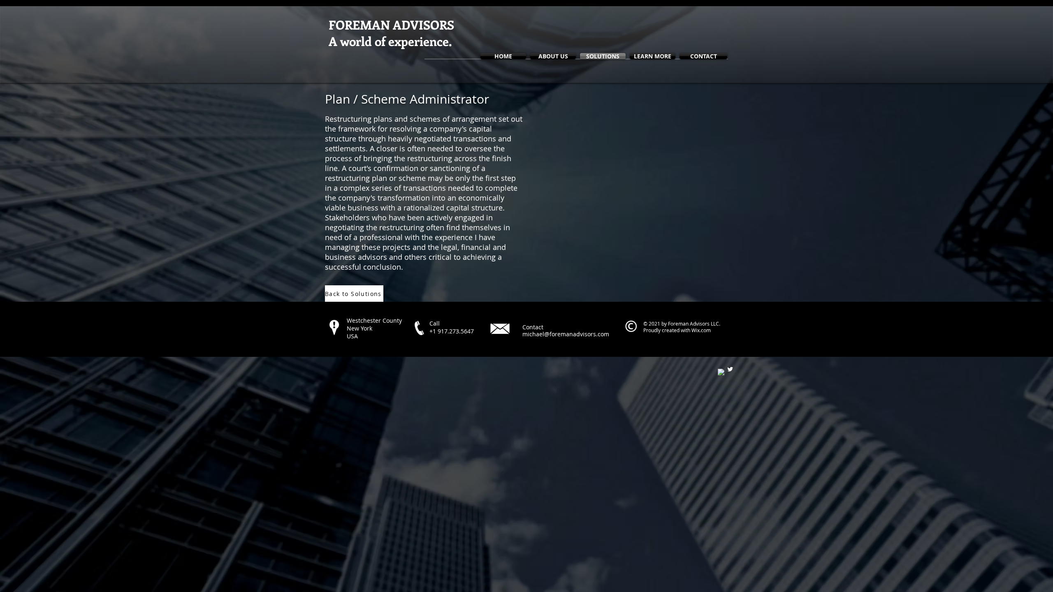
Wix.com (701, 330)
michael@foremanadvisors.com (565, 334)
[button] (652, 56)
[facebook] (721, 372)
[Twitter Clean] (730, 369)
